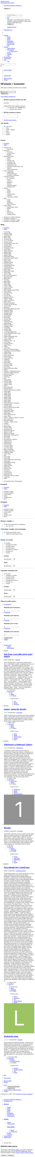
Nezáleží (8, 543)
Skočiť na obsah (5, 1)
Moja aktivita (10, 50)
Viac (8, 45)
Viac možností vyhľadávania (8, 96)
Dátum (9, 646)
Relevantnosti (10, 648)
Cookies (6, 1091)
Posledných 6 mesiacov (12, 549)
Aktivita (6, 47)
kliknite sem (24, 1151)
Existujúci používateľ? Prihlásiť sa (13, 5)
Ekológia (17, 659)
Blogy (8, 39)
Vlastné (8, 552)
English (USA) (11, 1088)
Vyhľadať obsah (8, 637)
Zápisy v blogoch (10, 129)
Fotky (7, 131)
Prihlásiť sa (10, 24)
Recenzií (6, 620)
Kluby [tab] (5, 145)
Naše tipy (9, 54)
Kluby (8, 36)
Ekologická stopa (11, 1036)
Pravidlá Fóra (10, 42)
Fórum (9, 38)
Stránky (8, 134)
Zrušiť (6, 639)
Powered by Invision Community (24, 1094)
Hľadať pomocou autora (10, 120)
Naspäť (9, 1107)
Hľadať (9, 52)
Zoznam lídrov (11, 44)
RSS (5, 1075)
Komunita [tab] (6, 143)
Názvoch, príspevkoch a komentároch (15, 524)
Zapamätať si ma (11, 19)
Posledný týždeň (10, 546)
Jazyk (5, 1085)
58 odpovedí (10, 691)
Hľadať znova (4, 93)
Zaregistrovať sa (8, 30)
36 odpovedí (10, 779)
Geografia (20, 831)
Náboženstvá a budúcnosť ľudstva (18, 744)
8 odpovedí (10, 847)
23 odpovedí (10, 984)
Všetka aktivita (11, 48)
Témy (7, 128)
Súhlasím (3, 1155)
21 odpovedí (10, 724)
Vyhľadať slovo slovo (17, 107)
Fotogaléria (10, 41)
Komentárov (7, 604)
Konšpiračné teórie (21, 870)
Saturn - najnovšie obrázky (15, 709)
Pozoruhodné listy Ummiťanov (17, 867)
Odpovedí (7, 612)
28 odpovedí (10, 1058)
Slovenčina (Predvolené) (13, 1086)
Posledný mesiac (10, 548)
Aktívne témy (13, 51)
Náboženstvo (19, 748)
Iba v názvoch (9, 526)
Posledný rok (9, 551)
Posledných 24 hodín (11, 544)
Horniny (7, 828)
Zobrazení (7, 628)
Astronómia (19, 712)
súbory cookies (15, 1149)
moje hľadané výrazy (13, 532)
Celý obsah (9, 126)
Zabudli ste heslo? (11, 27)
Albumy (8, 133)
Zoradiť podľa (7, 645)
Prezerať (6, 35)
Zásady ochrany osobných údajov (12, 1090)
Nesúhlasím (11, 1155)
